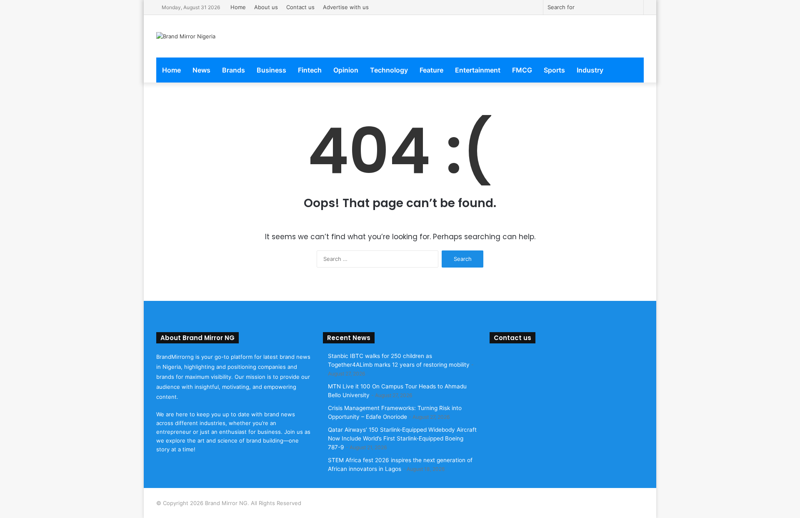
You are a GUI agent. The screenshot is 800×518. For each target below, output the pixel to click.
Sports (554, 70)
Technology (389, 70)
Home (238, 7)
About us (266, 7)
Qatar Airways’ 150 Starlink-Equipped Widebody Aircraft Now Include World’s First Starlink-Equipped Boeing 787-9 (402, 438)
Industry (590, 70)
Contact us (300, 7)
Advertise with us (346, 7)
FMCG (522, 70)
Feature (431, 70)
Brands (233, 70)
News (201, 70)
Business (271, 70)
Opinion (345, 70)
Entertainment (477, 70)
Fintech (310, 70)
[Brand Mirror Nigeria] (185, 36)
